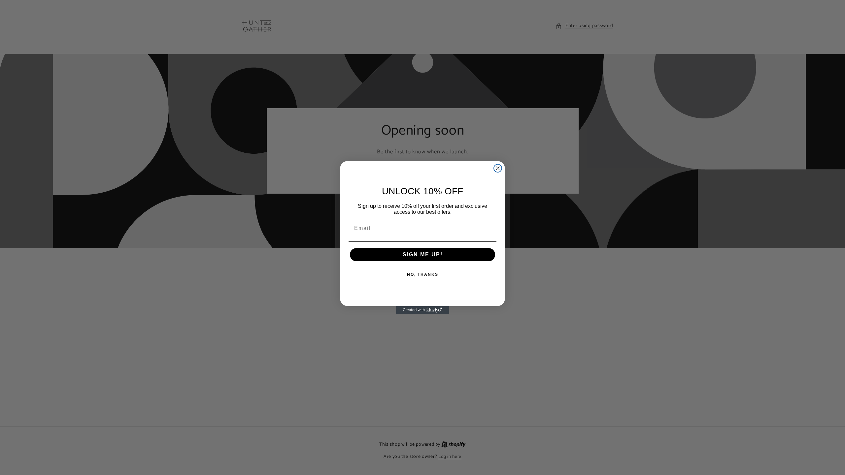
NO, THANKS (422, 274)
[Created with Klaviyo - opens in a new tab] (422, 310)
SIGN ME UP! (423, 254)
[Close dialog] (498, 168)
